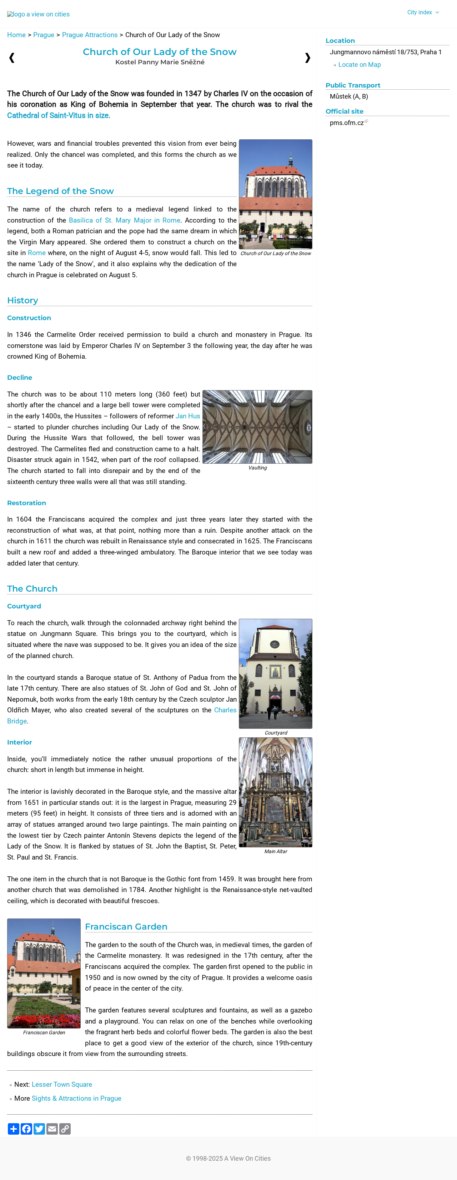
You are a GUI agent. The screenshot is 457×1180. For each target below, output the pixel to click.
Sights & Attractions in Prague (76, 1098)
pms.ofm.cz (347, 122)
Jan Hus (188, 416)
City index (419, 12)
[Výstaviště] (11, 57)
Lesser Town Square (62, 1084)
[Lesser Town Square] (307, 57)
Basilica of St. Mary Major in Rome (124, 220)
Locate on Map (359, 64)
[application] (435, 12)
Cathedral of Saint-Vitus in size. (59, 115)
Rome (37, 253)
